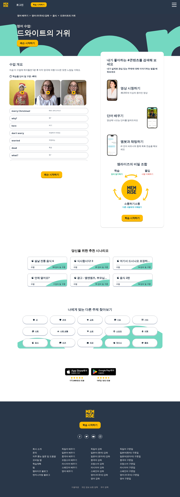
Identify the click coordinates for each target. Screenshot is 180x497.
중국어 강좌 (96, 460)
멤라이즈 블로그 (40, 471)
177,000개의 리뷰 (77, 380)
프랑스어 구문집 (127, 463)
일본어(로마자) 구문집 (130, 456)
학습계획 (37, 463)
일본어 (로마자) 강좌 (100, 456)
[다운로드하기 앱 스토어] (77, 371)
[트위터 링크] (86, 436)
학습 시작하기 (39, 4)
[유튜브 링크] (93, 436)
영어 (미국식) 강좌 (40, 15)
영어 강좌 (95, 478)
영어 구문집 (125, 478)
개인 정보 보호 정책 (90, 487)
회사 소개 (37, 448)
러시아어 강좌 (97, 467)
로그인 (19, 4)
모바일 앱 (37, 460)
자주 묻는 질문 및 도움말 (44, 456)
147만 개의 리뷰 (103, 380)
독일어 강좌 (96, 448)
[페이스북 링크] (80, 436)
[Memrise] (6, 5)
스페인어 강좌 (97, 471)
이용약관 (75, 487)
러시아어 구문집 (127, 467)
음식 (55, 15)
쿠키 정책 (104, 487)
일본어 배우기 (68, 452)
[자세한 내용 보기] (174, 5)
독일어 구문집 (126, 448)
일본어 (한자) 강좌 (99, 452)
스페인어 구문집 (127, 471)
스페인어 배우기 (69, 467)
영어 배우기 (22, 15)
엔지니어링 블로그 (41, 474)
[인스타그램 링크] (100, 436)
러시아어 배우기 (69, 463)
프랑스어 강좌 (97, 463)
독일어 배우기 (68, 448)
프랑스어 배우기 (69, 460)
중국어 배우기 (68, 456)
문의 (35, 452)
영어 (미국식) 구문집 (129, 474)
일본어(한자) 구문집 (129, 452)
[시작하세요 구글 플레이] (103, 371)
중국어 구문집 (126, 460)
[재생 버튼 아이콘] (22, 92)
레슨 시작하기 (27, 43)
